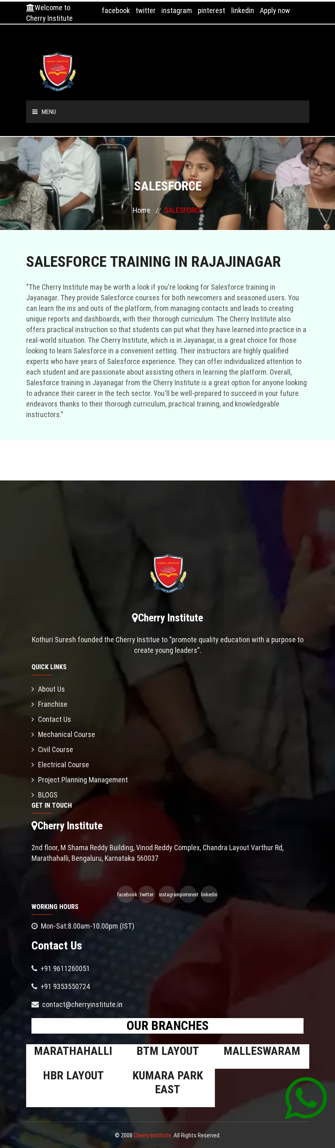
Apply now (275, 10)
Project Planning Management (83, 779)
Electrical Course (63, 764)
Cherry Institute (152, 1135)
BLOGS (48, 795)
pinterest (211, 10)
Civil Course (55, 749)
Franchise (52, 704)
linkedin (242, 10)
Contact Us (54, 719)
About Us (51, 689)
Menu (49, 112)
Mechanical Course (66, 734)
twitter (146, 10)
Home (141, 210)
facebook (116, 10)
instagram (176, 10)
